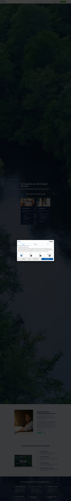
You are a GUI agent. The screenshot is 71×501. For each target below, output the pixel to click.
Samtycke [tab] (23, 244)
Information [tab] (35, 244)
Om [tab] (47, 244)
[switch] (31, 255)
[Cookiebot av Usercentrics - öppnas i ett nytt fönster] (49, 241)
